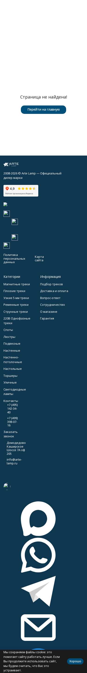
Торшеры (10, 376)
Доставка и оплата (54, 291)
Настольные (12, 369)
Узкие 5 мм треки (16, 298)
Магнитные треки (16, 284)
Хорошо (75, 661)
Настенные (11, 350)
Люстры (9, 337)
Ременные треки (16, 305)
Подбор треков (51, 284)
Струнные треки (15, 311)
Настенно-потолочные (12, 359)
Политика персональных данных (14, 258)
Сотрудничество (52, 305)
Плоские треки (14, 291)
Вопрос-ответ (50, 298)
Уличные (10, 382)
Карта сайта (39, 258)
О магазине (48, 311)
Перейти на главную (43, 109)
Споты (8, 330)
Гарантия (47, 318)
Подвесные (11, 343)
